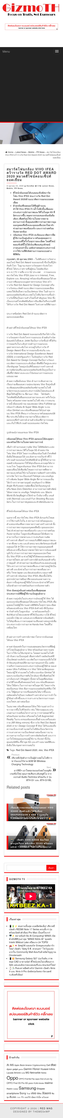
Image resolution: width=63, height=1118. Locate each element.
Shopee (41, 1088)
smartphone (13, 1093)
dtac (53, 1065)
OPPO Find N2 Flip (27, 1079)
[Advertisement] (31, 88)
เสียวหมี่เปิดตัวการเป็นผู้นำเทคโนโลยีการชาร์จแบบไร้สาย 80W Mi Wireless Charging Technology (31, 759)
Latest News (48, 186)
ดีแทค (13, 1097)
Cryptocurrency (39, 1065)
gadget (15, 1069)
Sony (23, 1093)
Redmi (9, 1088)
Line (23, 1072)
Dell (48, 1065)
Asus (22, 1065)
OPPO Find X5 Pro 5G (17, 1083)
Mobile (10, 188)
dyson (9, 1069)
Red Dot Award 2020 (26, 750)
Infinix (52, 1069)
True (28, 1093)
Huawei (44, 1069)
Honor (36, 1069)
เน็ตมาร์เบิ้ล (36, 1097)
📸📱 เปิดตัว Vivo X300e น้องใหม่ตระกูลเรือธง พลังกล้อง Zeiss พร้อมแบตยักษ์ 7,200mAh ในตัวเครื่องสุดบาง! (32, 843)
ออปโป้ (27, 1097)
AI (8, 1065)
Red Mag (46, 1108)
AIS (12, 1065)
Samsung (27, 1088)
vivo (41, 750)
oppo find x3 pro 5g (43, 1078)
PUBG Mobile (39, 1083)
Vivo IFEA (49, 750)
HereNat (30, 186)
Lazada (10, 1072)
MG (27, 1072)
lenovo (17, 1072)
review (15, 1088)
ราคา (19, 1097)
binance (28, 1065)
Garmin (28, 1069)
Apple (16, 1065)
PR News (18, 188)
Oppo (12, 1077)
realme (49, 1083)
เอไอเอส (45, 1097)
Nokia (43, 1072)
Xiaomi (46, 1093)
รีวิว (22, 1097)
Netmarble (35, 1072)
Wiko (39, 1093)
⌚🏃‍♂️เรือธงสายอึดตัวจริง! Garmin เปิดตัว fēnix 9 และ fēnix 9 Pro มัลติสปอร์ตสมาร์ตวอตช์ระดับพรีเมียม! (32, 971)
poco (31, 1083)
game (21, 1069)
